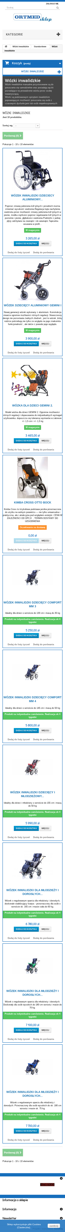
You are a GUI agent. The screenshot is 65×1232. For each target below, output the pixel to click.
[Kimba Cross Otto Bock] (32, 477)
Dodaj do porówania (43, 252)
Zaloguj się (52, 4)
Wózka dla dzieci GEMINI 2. (32, 405)
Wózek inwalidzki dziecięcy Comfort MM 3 (33, 604)
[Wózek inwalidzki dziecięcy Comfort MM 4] (32, 672)
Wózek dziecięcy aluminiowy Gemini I (32, 305)
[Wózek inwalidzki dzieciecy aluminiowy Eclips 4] (32, 170)
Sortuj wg (7, 125)
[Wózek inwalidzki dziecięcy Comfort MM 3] (32, 577)
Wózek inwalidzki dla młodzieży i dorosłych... (32, 892)
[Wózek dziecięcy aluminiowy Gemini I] (32, 280)
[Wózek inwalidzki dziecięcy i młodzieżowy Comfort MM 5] (32, 767)
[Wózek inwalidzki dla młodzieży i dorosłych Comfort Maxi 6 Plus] (32, 966)
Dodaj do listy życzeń (19, 252)
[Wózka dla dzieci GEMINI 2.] (32, 380)
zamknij (54, 1226)
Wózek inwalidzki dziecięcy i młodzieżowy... (32, 794)
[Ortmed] (32, 17)
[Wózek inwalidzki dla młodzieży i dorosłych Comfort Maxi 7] (32, 1067)
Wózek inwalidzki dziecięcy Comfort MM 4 (33, 699)
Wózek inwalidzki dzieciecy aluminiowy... (32, 197)
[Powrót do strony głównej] (6, 47)
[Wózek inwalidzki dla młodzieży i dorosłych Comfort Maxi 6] (32, 865)
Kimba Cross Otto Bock (32, 502)
